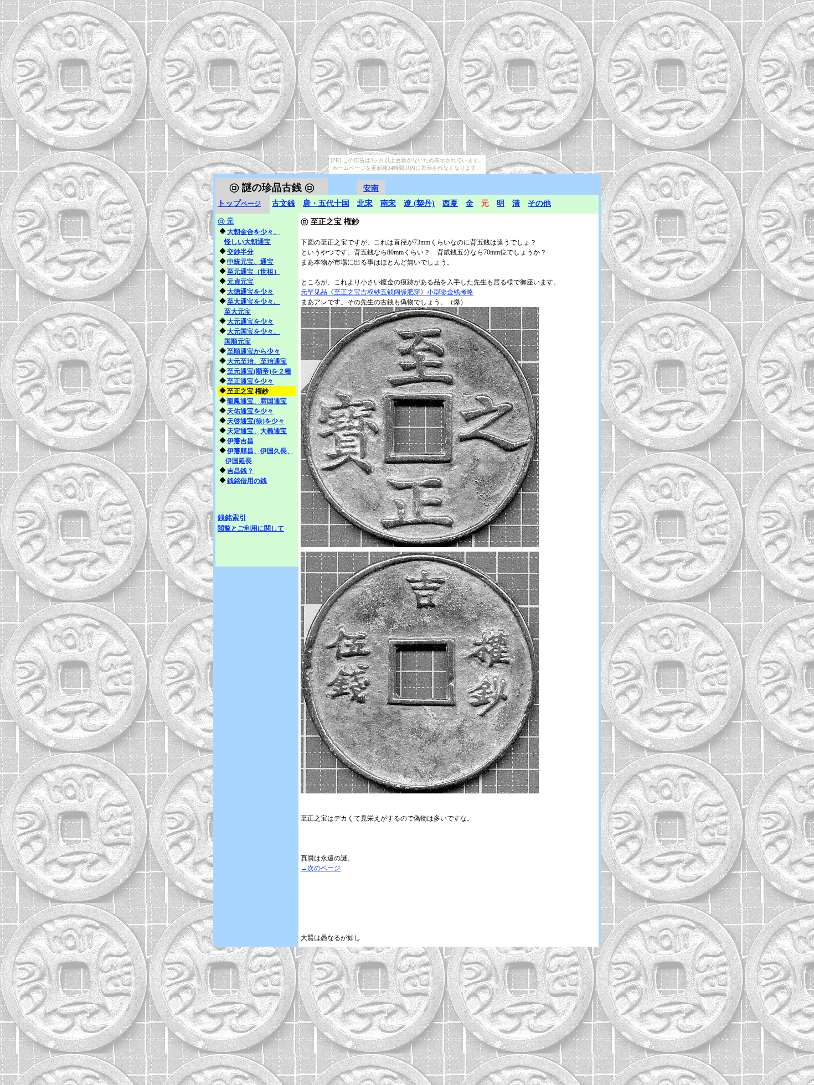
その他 (539, 203)
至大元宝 (237, 311)
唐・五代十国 (326, 203)
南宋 (388, 203)
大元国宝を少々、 (253, 331)
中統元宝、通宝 (250, 262)
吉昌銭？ (240, 471)
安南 (371, 188)
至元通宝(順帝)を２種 (259, 371)
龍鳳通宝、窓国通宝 (257, 401)
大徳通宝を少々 (250, 291)
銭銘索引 (232, 517)
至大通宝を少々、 (253, 301)
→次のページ (321, 868)
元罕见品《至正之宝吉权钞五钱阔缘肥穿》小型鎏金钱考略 (387, 292)
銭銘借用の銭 (247, 481)
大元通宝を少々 (250, 321)
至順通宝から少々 (253, 351)
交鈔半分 (240, 252)
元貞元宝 (240, 281)
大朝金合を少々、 (253, 232)
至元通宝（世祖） (253, 272)
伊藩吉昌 (240, 441)
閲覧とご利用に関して (251, 528)
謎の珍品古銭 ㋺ (272, 187)
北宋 (365, 203)
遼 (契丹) (419, 203)
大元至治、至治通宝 (257, 361)
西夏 (450, 203)
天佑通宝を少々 (250, 411)
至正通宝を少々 (250, 381)
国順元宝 (237, 341)
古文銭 (283, 203)
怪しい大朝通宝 (247, 242)
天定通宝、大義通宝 (257, 431)
